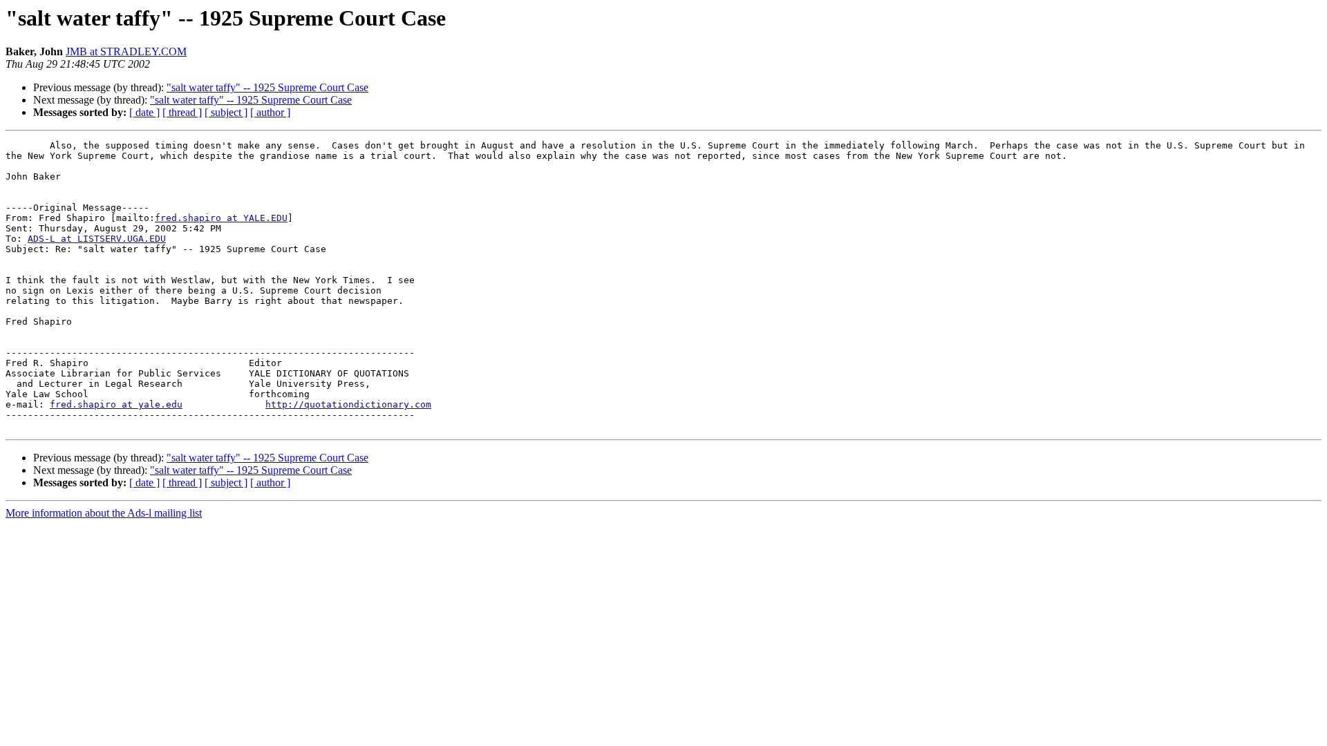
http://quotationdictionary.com (348, 404)
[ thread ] (182, 112)
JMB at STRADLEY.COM (126, 51)
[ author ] (270, 112)
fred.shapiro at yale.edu (116, 404)
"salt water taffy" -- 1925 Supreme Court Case (267, 87)
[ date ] (144, 112)
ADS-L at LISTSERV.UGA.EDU (97, 238)
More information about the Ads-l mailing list (104, 513)
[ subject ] (226, 112)
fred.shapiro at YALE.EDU (221, 218)
